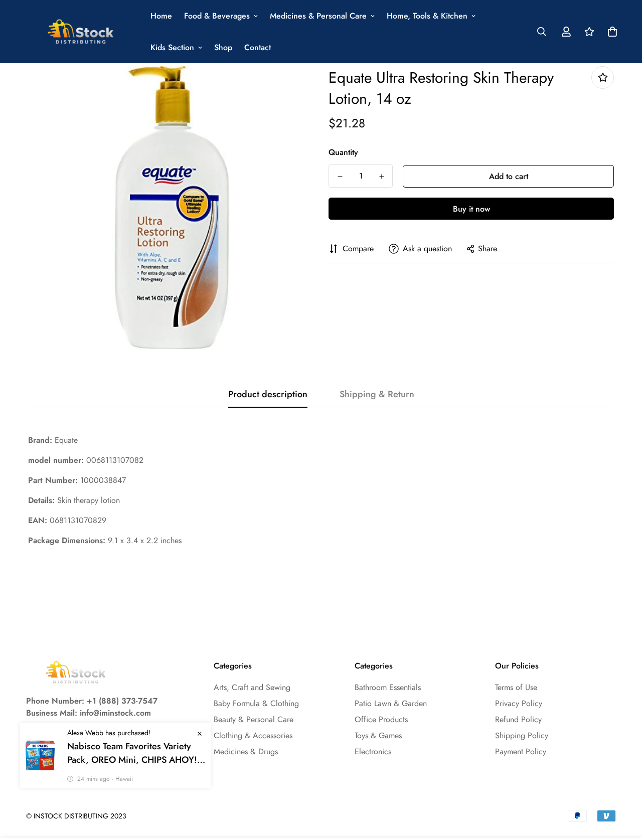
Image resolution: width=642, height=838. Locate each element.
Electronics (373, 751)
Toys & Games (378, 735)
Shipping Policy (521, 735)
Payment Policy (520, 751)
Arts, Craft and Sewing (252, 687)
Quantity (343, 152)
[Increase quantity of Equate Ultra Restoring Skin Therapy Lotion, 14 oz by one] (381, 176)
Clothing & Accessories (253, 735)
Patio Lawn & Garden (391, 703)
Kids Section (172, 47)
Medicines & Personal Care (318, 16)
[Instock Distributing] (81, 32)
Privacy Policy (518, 703)
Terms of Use (516, 687)
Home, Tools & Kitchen (427, 16)
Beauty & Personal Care (253, 719)
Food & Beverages (217, 16)
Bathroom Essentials (388, 687)
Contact (257, 47)
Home (161, 16)
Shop (223, 47)
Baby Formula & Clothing (256, 703)
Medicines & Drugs (246, 751)
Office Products (381, 719)
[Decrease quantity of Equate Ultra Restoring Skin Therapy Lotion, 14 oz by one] (340, 176)
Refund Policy (518, 719)
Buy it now (471, 209)
